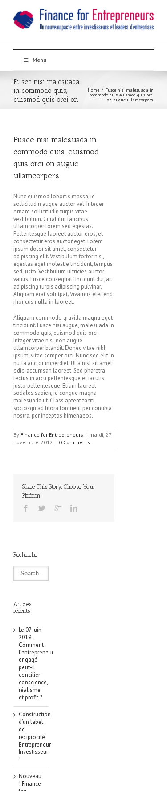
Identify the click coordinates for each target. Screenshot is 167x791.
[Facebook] (25, 508)
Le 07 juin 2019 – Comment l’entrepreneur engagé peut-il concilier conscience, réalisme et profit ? (36, 663)
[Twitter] (41, 508)
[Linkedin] (73, 508)
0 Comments (74, 442)
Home (93, 90)
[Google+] (57, 508)
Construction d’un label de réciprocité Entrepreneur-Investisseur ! (36, 737)
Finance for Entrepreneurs (51, 434)
